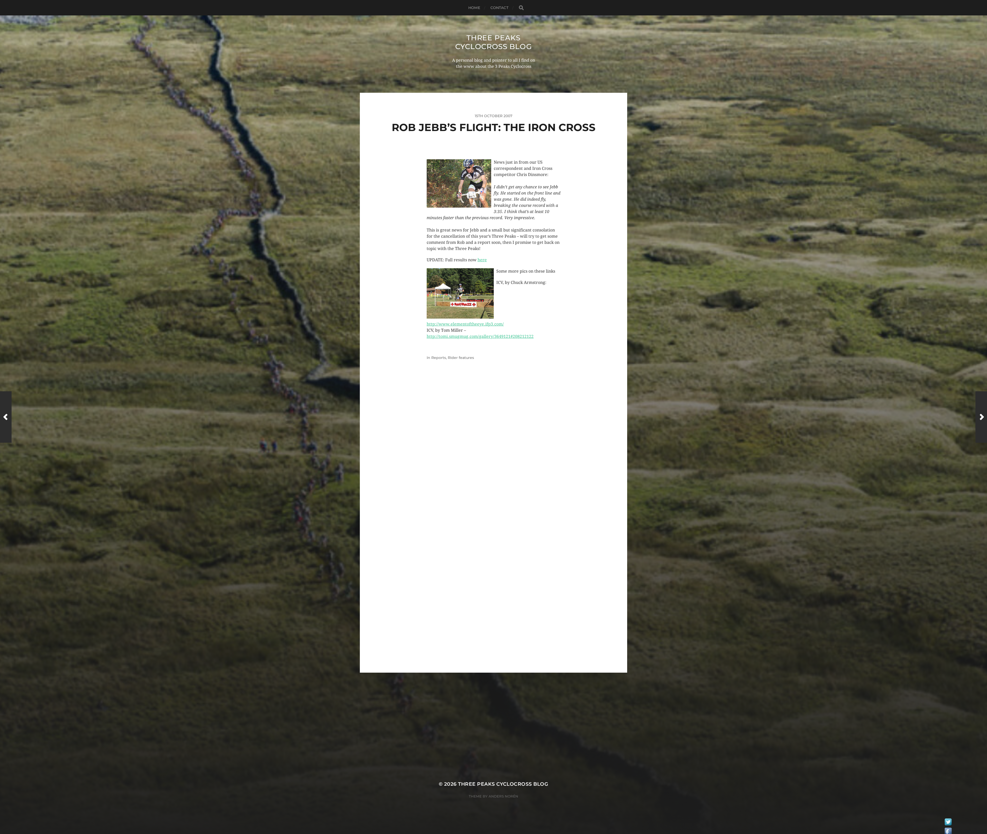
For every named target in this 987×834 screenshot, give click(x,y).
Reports (438, 357)
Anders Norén (503, 796)
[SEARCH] (521, 7)
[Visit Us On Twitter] (948, 823)
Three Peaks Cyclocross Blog (493, 42)
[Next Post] (981, 417)
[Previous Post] (6, 417)
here (482, 259)
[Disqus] (493, 452)
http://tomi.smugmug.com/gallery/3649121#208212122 (480, 336)
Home (474, 7)
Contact (499, 7)
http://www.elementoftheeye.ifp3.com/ (465, 324)
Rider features (461, 357)
